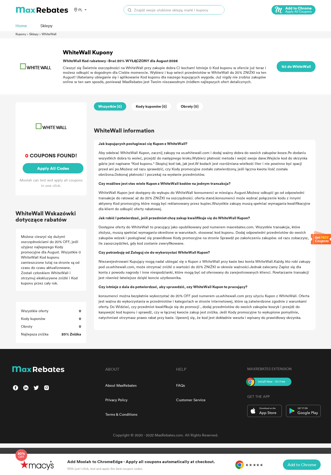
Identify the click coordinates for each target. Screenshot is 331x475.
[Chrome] (293, 9)
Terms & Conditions (121, 414)
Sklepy (34, 34)
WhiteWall (49, 34)
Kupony (21, 34)
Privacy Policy (116, 399)
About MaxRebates (121, 385)
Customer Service (191, 399)
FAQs (180, 385)
